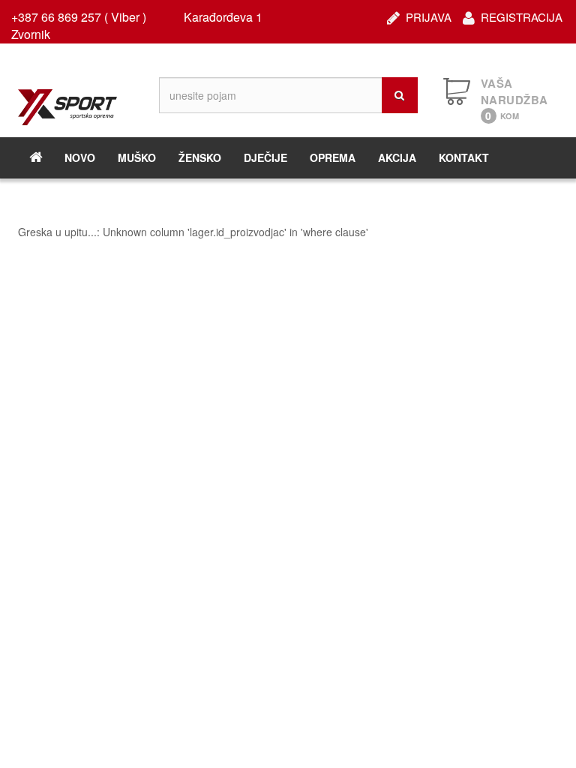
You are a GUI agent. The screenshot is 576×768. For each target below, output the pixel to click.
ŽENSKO (199, 157)
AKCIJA (397, 157)
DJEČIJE (265, 157)
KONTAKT (464, 157)
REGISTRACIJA (521, 15)
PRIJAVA (429, 15)
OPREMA (333, 157)
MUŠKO (137, 157)
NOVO (79, 157)
